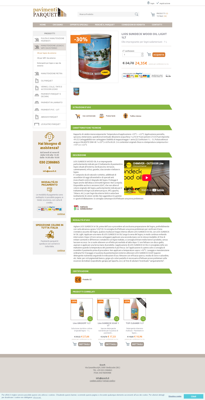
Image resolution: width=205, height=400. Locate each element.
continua (61, 214)
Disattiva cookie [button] (175, 396)
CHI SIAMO (58, 25)
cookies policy (96, 381)
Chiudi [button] (193, 396)
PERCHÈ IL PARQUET (105, 25)
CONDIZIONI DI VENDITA (133, 25)
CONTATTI (157, 25)
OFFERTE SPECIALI (79, 25)
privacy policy (109, 381)
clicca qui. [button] (37, 397)
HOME (43, 25)
